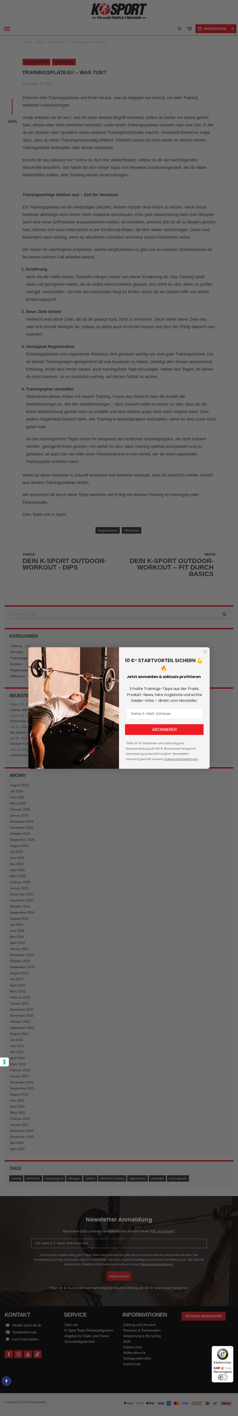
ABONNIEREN (164, 729)
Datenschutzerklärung (181, 759)
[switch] (222, 1377)
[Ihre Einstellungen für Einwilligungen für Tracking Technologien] (4, 1062)
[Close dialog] (205, 651)
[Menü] (230, 1349)
